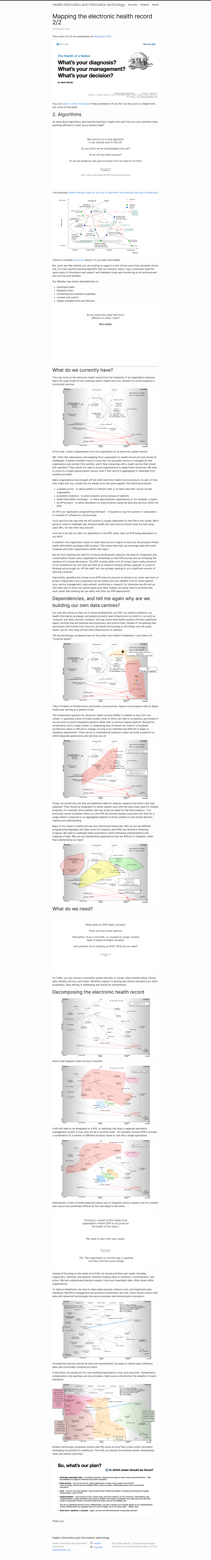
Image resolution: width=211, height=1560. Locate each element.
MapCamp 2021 (102, 36)
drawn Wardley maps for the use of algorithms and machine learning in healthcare (113, 192)
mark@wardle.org (61, 1549)
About (155, 4)
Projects (144, 4)
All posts (132, 4)
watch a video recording (75, 103)
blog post (79, 259)
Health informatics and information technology (88, 4)
